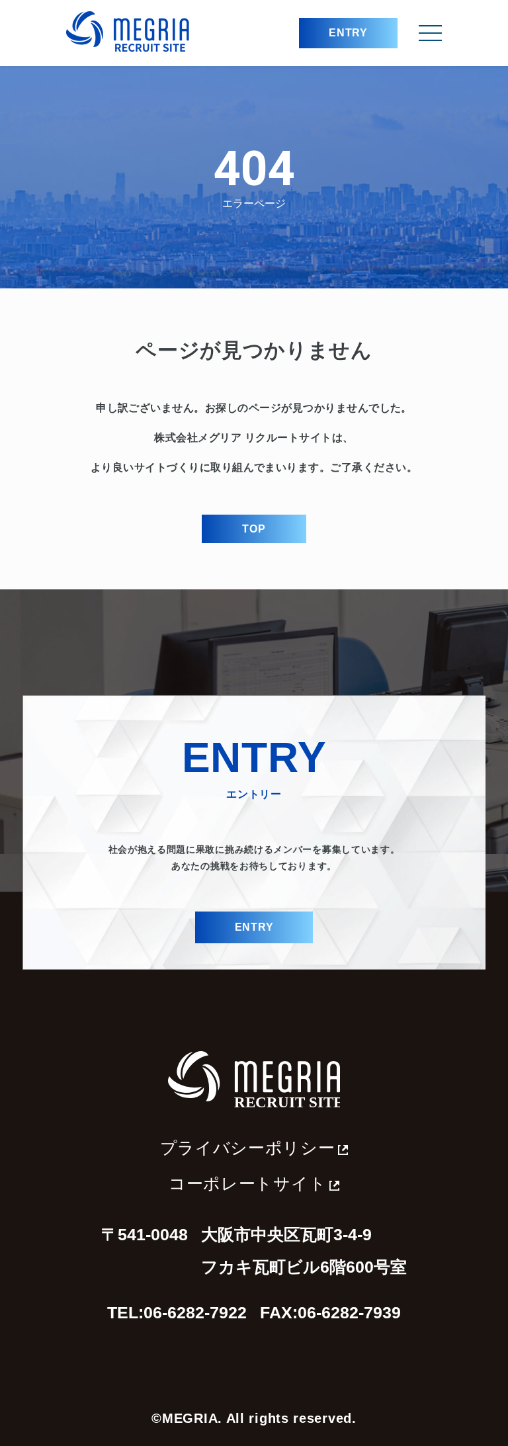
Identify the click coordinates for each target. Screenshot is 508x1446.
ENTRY (348, 32)
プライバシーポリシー (247, 1148)
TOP (253, 528)
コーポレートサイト (247, 1184)
